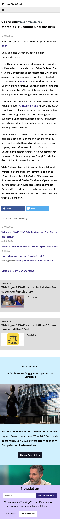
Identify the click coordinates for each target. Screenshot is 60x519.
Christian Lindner (29, 105)
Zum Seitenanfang (23, 270)
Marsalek (29, 260)
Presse (21, 21)
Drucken (6, 270)
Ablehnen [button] (11, 514)
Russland (49, 260)
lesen (4, 45)
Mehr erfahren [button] (39, 506)
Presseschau (34, 21)
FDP (22, 81)
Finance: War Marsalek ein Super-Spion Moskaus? (29, 246)
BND (19, 260)
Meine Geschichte (30, 455)
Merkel (39, 260)
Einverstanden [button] (28, 514)
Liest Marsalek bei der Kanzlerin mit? (22, 256)
